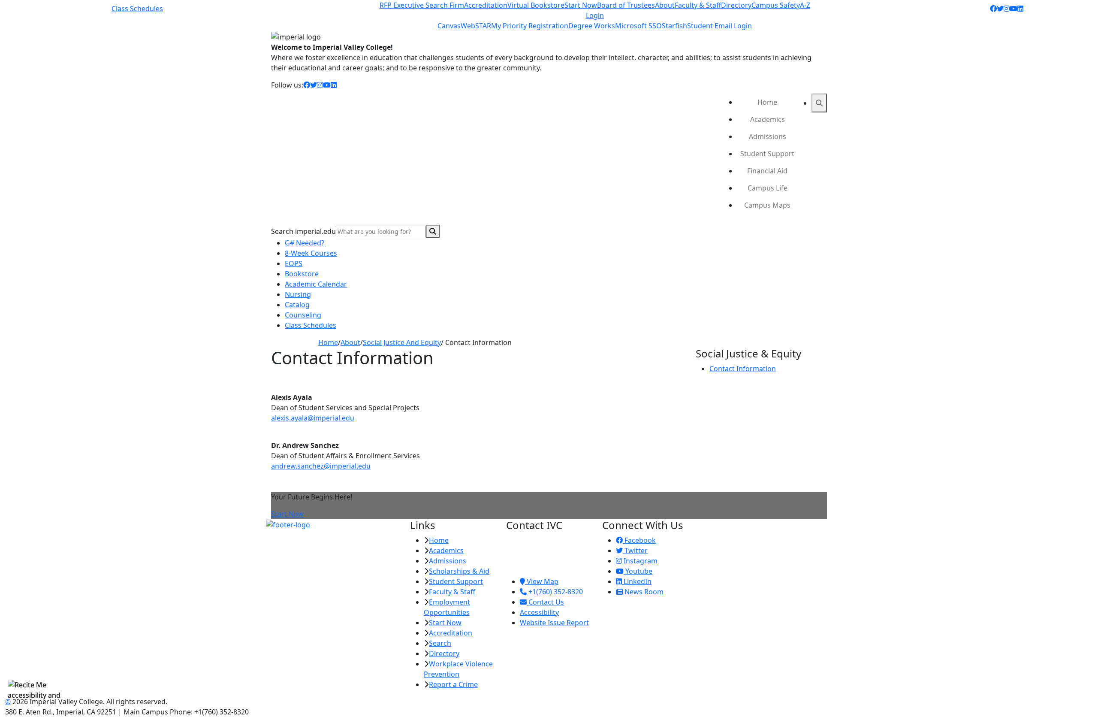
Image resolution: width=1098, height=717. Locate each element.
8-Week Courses (311, 253)
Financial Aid (767, 170)
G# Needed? (304, 243)
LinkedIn (637, 581)
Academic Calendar (316, 284)
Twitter (635, 550)
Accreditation (485, 5)
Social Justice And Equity (402, 342)
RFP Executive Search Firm (422, 5)
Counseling (303, 315)
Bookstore (302, 273)
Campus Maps (767, 205)
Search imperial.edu (303, 231)
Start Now (580, 5)
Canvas (449, 25)
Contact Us (545, 602)
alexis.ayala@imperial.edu (312, 418)
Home (767, 102)
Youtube (638, 571)
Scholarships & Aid (459, 571)
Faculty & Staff (698, 5)
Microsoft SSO (638, 25)
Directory (736, 5)
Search (440, 643)
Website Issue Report (554, 622)
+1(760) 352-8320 (555, 591)
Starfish (674, 25)
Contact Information (742, 368)
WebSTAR (476, 25)
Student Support (767, 153)
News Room (643, 591)
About (665, 5)
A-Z (805, 5)
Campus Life (767, 188)
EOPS (293, 263)
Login (595, 15)
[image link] (333, 524)
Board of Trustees (626, 5)
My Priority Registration (529, 25)
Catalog (297, 304)
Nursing (298, 294)
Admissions (767, 136)
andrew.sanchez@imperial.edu (321, 466)
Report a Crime (453, 684)
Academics (767, 119)
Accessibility (539, 612)
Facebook (639, 540)
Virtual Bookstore (535, 5)
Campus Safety (775, 5)
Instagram (640, 561)
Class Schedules (137, 8)
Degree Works (591, 25)
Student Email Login (719, 25)
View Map (541, 581)
